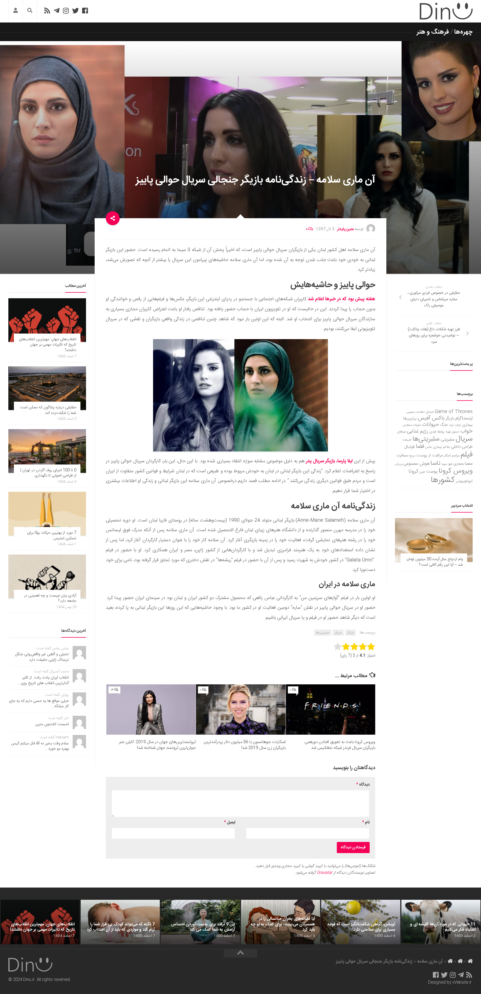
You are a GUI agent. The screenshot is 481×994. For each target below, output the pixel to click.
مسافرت (402, 455)
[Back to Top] (240, 953)
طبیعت (406, 440)
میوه (444, 464)
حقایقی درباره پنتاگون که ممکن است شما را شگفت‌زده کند (48, 410)
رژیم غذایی (417, 431)
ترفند (458, 425)
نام (366, 822)
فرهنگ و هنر (433, 32)
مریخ (412, 455)
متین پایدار (345, 229)
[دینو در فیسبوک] (85, 10)
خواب (466, 431)
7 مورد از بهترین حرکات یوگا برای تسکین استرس (51, 536)
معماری (458, 464)
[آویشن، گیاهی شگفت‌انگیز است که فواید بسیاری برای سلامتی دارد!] (360, 922)
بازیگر (350, 632)
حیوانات (430, 424)
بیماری (467, 425)
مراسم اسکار (452, 456)
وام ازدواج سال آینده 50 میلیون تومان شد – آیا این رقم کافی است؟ (434, 562)
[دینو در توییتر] (75, 10)
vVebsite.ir (462, 982)
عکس (428, 447)
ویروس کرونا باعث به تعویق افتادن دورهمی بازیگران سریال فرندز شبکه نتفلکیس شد (340, 745)
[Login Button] (16, 11)
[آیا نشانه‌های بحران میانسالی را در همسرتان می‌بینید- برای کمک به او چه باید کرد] (280, 922)
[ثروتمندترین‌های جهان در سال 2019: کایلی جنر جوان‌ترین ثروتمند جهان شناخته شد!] (151, 709)
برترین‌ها (410, 418)
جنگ (444, 425)
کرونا (413, 471)
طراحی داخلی (462, 446)
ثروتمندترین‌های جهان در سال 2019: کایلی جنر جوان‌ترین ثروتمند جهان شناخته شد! (157, 745)
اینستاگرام (464, 418)
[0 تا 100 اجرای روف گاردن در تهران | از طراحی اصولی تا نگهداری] (47, 451)
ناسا (435, 463)
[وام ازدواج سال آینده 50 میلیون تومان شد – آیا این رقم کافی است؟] (434, 540)
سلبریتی (448, 439)
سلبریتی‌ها (322, 632)
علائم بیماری (441, 447)
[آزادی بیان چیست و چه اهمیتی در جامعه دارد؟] (47, 576)
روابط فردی (437, 432)
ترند (451, 425)
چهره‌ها (463, 32)
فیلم (467, 454)
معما (469, 464)
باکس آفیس (431, 418)
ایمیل (229, 822)
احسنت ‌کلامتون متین (52, 724)
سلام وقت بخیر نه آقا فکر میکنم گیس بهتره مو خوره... (40, 746)
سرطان (401, 432)
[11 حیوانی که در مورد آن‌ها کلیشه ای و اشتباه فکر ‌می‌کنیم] (440, 922)
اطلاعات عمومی (415, 412)
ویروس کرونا (456, 471)
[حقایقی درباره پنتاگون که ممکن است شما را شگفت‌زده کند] (47, 388)
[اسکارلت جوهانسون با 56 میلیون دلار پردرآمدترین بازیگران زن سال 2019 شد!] (240, 709)
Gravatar (324, 872)
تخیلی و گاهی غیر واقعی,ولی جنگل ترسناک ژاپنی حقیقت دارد (42, 657)
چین (422, 471)
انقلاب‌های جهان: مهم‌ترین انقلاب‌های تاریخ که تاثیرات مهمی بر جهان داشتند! (47, 345)
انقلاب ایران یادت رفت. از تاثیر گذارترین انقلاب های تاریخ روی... (43, 680)
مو (450, 463)
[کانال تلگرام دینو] (57, 10)
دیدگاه (363, 784)
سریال (338, 632)
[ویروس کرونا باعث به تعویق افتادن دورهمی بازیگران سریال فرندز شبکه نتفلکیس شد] (330, 709)
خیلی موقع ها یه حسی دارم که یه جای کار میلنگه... (39, 704)
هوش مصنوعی (416, 464)
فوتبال (409, 446)
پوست (432, 471)
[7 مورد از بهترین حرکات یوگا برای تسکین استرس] (47, 513)
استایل (430, 412)
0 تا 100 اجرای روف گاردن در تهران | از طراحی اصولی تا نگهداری (48, 473)
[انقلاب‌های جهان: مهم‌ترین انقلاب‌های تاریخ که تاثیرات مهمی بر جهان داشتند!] (47, 320)
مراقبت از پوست (429, 455)
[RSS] (47, 10)
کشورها (443, 480)
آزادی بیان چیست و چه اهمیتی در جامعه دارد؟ (50, 598)
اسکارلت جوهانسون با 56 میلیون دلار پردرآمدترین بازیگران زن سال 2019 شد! (244, 745)
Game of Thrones (454, 412)
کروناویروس (464, 481)
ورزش (398, 464)
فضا (420, 446)
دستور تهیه (452, 431)
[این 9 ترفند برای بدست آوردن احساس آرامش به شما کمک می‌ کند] (200, 922)
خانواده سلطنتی (412, 425)
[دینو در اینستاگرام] (66, 10)
